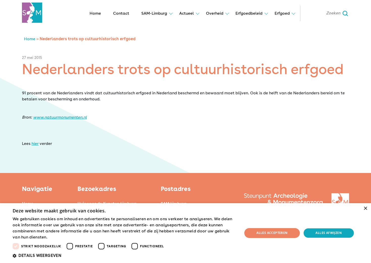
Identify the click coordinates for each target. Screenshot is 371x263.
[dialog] (185, 233)
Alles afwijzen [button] (328, 233)
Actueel (186, 13)
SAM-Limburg (154, 13)
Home (95, 13)
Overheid (214, 13)
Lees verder (57, 237)
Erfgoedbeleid (248, 13)
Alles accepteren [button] (271, 233)
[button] (124, 255)
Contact (121, 13)
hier (35, 143)
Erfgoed (282, 13)
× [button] (365, 208)
